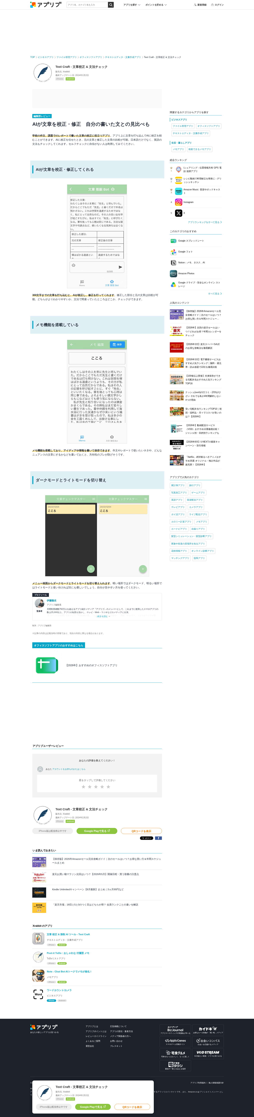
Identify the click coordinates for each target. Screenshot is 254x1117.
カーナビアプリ (179, 529)
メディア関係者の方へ (120, 1036)
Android (70, 79)
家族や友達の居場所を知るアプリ (188, 543)
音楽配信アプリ (195, 500)
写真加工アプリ (179, 492)
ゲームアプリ (198, 492)
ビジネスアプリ (46, 57)
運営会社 (90, 1046)
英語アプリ (176, 500)
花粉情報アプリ (179, 551)
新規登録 (201, 4)
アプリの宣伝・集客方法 (121, 1031)
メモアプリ (178, 149)
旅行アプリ (194, 485)
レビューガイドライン (96, 1036)
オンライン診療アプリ (202, 551)
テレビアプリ (178, 507)
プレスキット (116, 1046)
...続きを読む (102, 616)
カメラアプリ (196, 507)
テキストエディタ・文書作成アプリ (123, 57)
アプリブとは (92, 1026)
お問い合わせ (116, 1041)
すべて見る (213, 293)
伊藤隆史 (52, 600)
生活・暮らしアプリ (181, 143)
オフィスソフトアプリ (91, 57)
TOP (32, 57)
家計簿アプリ (178, 485)
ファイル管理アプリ (67, 57)
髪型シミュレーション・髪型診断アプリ (191, 536)
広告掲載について (118, 1026)
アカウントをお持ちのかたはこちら (69, 769)
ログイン (219, 4)
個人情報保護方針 (216, 1083)
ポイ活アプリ (178, 514)
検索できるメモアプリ (200, 149)
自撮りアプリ (198, 529)
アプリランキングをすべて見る (203, 222)
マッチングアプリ (180, 558)
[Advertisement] (97, 714)
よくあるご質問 (93, 1041)
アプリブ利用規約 (198, 1083)
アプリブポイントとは (96, 1031)
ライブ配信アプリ (198, 514)
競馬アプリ (199, 558)
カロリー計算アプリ (181, 521)
